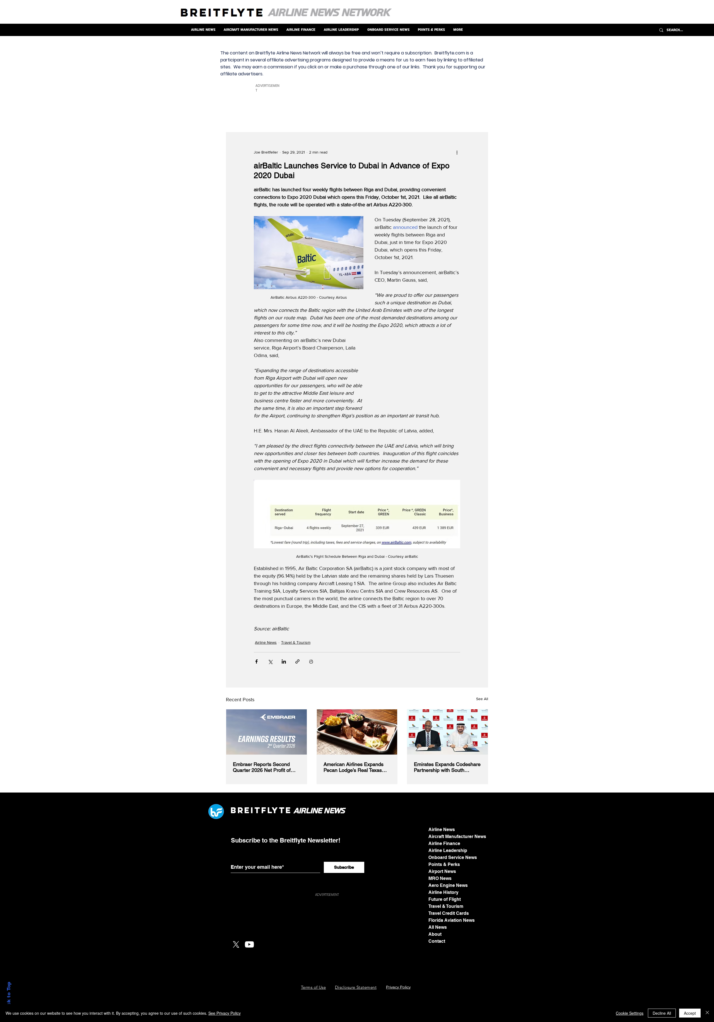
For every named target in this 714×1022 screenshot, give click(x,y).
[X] (236, 944)
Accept (690, 1013)
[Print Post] (311, 661)
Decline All (662, 1013)
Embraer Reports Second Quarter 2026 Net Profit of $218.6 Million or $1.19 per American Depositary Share (264, 767)
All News (437, 927)
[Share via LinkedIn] (283, 661)
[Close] (707, 1013)
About (435, 934)
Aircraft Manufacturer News (457, 836)
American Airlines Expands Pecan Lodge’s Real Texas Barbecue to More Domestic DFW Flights (355, 767)
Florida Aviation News (451, 920)
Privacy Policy (398, 987)
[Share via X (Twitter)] (270, 661)
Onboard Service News (452, 857)
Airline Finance (444, 843)
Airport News (442, 871)
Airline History (443, 892)
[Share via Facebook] (256, 661)
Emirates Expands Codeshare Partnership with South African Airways (447, 767)
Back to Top (8, 997)
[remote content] (417, 372)
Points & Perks (444, 864)
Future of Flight (444, 899)
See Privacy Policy (224, 1013)
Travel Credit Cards (448, 913)
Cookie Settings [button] (629, 1013)
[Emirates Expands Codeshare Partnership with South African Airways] (447, 732)
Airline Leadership (447, 850)
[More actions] (457, 152)
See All (482, 699)
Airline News (266, 642)
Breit (245, 810)
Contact (436, 941)
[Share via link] (297, 661)
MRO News (440, 878)
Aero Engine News (448, 885)
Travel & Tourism (295, 642)
